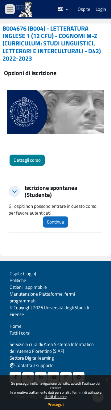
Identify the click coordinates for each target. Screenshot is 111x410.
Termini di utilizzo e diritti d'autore (73, 394)
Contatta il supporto (34, 365)
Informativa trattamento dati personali (40, 392)
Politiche (18, 280)
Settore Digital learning (32, 357)
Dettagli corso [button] (27, 160)
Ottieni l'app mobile (28, 287)
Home (16, 326)
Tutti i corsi (20, 332)
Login (101, 9)
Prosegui (55, 404)
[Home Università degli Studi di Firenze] (25, 9)
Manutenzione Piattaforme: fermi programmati (42, 297)
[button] (63, 9)
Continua (55, 221)
